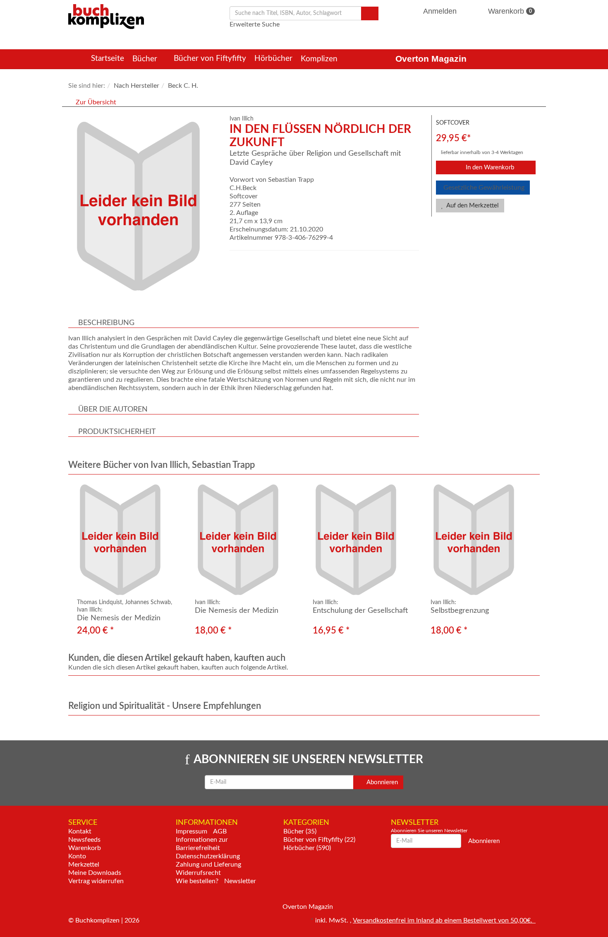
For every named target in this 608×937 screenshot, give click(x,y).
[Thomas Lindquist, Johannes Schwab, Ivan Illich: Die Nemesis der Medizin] (127, 540)
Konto (77, 856)
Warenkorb (509, 11)
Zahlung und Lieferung (208, 864)
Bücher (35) (299, 831)
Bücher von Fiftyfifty (210, 59)
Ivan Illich (242, 119)
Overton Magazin (431, 58)
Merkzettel (83, 864)
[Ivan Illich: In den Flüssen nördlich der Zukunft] (144, 206)
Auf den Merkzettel (472, 205)
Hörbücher (273, 59)
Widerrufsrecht (198, 873)
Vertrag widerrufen (96, 881)
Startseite (107, 59)
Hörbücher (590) (307, 848)
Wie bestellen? (197, 881)
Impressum (191, 831)
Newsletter (240, 881)
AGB (220, 831)
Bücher (145, 59)
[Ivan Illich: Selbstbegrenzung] (481, 540)
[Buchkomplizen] (106, 16)
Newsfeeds (84, 839)
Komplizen (320, 59)
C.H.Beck (243, 188)
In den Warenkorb (489, 167)
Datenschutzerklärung (208, 856)
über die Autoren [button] (113, 409)
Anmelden (440, 11)
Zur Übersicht (96, 102)
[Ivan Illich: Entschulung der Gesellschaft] (363, 540)
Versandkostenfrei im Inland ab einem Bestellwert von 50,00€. (444, 920)
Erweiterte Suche (255, 24)
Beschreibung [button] (106, 323)
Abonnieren (381, 782)
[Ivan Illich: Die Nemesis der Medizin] (245, 540)
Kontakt (79, 831)
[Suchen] (369, 13)
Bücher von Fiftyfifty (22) (319, 839)
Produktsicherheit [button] (117, 432)
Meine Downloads (94, 873)
